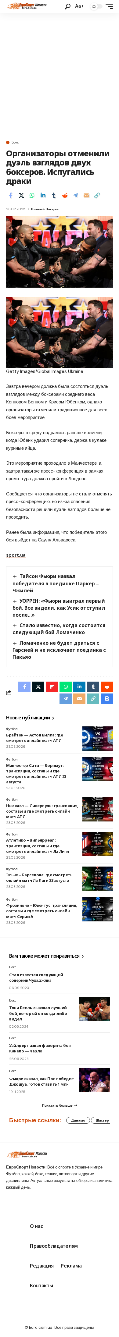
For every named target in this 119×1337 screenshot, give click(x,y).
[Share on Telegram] (75, 195)
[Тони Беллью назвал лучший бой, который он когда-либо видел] (94, 1009)
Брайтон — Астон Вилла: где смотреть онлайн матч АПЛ (34, 737)
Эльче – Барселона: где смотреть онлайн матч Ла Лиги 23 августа (39, 877)
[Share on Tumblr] (53, 195)
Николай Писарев (45, 209)
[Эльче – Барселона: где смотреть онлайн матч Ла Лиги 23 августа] (97, 879)
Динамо (78, 1120)
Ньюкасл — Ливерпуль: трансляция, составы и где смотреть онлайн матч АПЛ (42, 811)
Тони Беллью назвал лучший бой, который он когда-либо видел (38, 1013)
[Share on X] (21, 195)
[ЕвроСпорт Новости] (26, 6)
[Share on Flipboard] (52, 687)
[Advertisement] (59, 75)
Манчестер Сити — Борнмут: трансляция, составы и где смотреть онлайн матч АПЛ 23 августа (36, 774)
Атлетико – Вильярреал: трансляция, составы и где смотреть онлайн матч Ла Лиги (37, 845)
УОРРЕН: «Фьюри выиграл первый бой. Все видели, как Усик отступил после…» (59, 608)
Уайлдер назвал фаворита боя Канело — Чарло (40, 1048)
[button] (67, 6)
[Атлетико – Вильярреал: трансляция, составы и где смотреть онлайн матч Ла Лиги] (97, 844)
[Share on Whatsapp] (32, 195)
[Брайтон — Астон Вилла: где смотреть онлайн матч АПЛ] (97, 738)
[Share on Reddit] (64, 195)
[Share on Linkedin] (43, 195)
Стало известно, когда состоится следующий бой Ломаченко (59, 629)
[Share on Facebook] (10, 195)
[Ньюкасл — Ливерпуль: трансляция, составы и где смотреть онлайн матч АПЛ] (97, 809)
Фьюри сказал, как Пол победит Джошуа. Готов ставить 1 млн (41, 1081)
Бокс (15, 142)
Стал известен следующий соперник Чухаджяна (36, 977)
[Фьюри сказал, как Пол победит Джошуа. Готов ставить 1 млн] (94, 1080)
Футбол (11, 729)
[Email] (86, 195)
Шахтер (102, 1120)
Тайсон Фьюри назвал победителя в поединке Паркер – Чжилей (56, 583)
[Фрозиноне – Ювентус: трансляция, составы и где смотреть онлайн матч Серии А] (97, 909)
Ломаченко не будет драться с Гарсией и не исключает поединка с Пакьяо (59, 650)
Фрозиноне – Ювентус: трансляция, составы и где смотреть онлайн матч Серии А (41, 911)
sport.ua (16, 555)
